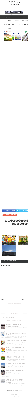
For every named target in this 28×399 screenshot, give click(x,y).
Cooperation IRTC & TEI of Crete (15, 356)
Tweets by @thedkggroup (8, 317)
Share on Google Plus (10, 214)
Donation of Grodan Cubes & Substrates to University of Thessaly (14, 381)
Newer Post (4, 299)
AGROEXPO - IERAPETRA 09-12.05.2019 (15, 363)
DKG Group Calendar (14, 3)
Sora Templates (15, 392)
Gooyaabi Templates (17, 396)
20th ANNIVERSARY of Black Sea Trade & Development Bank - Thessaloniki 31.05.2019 (16, 333)
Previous (16, 28)
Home (22, 299)
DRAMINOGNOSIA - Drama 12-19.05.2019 (16, 340)
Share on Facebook (10, 210)
